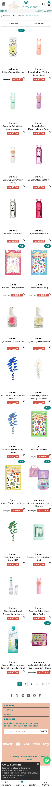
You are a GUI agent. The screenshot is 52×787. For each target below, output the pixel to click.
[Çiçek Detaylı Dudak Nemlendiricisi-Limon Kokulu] (13, 585)
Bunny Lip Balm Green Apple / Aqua (13, 127)
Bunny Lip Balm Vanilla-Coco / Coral (39, 73)
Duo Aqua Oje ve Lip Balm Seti (39, 558)
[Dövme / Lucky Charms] (13, 262)
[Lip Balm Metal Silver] (13, 208)
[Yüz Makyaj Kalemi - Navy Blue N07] (13, 370)
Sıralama (13, 23)
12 (43, 684)
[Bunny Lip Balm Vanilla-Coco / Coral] (39, 46)
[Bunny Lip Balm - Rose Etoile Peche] (39, 585)
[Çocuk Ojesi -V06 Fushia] (13, 316)
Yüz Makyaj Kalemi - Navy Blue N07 (13, 397)
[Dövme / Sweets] (39, 424)
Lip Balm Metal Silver (13, 233)
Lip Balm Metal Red (39, 233)
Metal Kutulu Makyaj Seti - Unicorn (39, 504)
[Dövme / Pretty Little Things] (13, 478)
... (37, 684)
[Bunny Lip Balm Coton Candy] (13, 154)
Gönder (43, 731)
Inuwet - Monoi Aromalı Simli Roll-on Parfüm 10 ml (13, 666)
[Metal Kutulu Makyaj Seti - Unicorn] (39, 478)
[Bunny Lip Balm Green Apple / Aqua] (13, 100)
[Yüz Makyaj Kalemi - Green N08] (13, 532)
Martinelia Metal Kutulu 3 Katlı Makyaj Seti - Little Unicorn (39, 666)
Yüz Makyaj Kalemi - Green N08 (13, 558)
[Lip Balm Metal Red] (39, 208)
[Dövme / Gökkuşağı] (39, 262)
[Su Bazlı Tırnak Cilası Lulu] (13, 46)
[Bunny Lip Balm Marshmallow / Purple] (39, 100)
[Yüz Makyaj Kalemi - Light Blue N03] (13, 424)
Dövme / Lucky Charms (13, 287)
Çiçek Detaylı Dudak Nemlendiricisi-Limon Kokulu (13, 612)
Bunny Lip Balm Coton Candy (13, 181)
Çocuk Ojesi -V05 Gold (39, 341)
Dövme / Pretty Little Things (13, 503)
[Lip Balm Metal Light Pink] (39, 154)
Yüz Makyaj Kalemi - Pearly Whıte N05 (39, 397)
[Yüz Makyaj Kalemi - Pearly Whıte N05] (39, 370)
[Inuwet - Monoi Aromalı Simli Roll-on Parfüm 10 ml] (13, 639)
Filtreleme (38, 23)
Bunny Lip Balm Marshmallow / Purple (39, 127)
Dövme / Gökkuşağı (39, 287)
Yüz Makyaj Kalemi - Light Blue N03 (13, 451)
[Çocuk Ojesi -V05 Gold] (39, 316)
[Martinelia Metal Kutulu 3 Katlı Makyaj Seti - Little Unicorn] (39, 639)
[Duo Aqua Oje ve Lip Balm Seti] (39, 532)
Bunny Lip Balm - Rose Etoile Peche (39, 612)
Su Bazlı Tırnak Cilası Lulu (13, 72)
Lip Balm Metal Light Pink (39, 180)
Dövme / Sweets (39, 449)
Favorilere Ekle (24, 78)
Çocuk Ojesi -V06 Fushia (13, 341)
